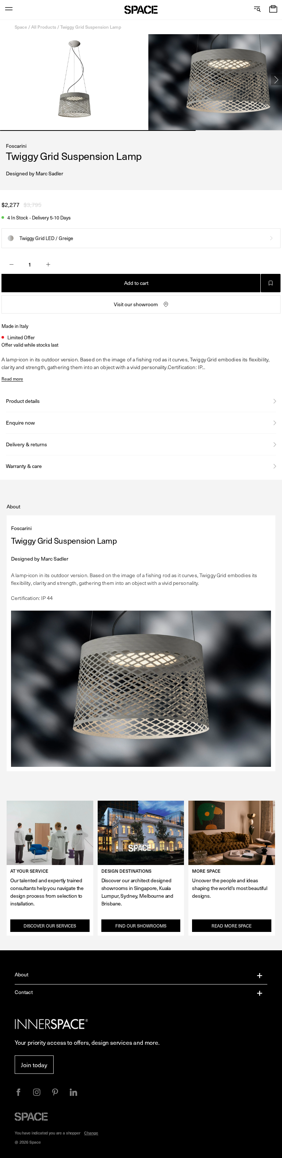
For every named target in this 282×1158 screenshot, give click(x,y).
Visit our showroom (136, 304)
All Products (43, 27)
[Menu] (9, 9)
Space (21, 27)
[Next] (276, 79)
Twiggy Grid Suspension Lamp (90, 27)
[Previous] (5, 79)
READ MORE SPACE (232, 925)
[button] (273, 9)
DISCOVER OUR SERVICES (50, 925)
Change (91, 1133)
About (22, 974)
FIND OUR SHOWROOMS (140, 925)
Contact (24, 992)
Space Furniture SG (141, 10)
